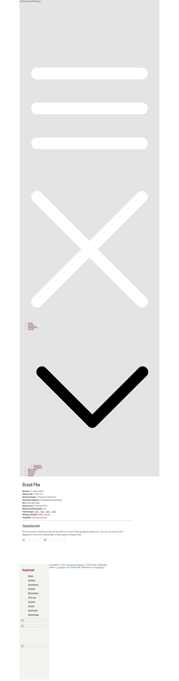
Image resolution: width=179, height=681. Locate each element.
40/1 (48, 511)
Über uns (31, 471)
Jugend (30, 475)
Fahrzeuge (37, 465)
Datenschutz (33, 614)
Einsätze (31, 325)
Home (30, 323)
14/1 (42, 511)
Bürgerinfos (32, 469)
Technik (31, 329)
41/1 (54, 511)
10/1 (36, 511)
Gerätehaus (37, 467)
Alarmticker (32, 327)
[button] (92, 464)
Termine (31, 473)
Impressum (33, 610)
